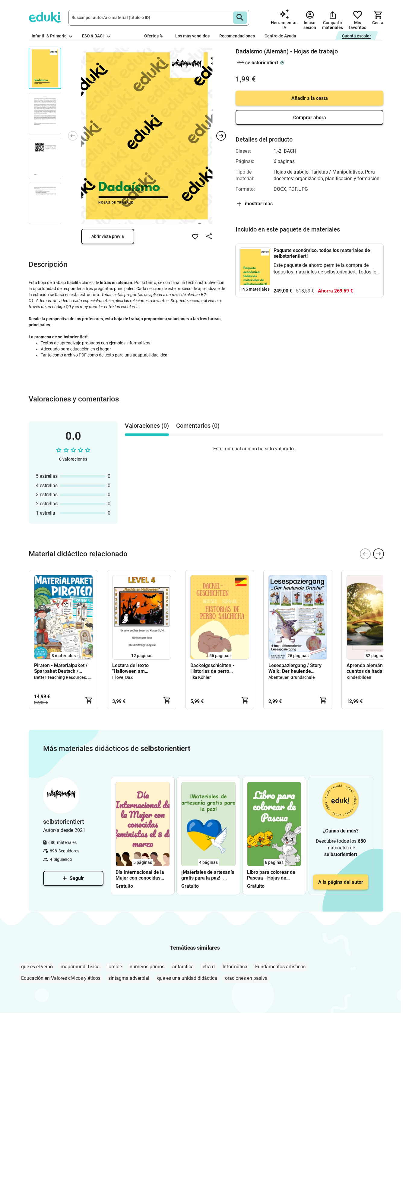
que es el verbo (37, 967)
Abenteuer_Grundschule (291, 677)
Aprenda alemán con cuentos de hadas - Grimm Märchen (375, 668)
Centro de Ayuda (280, 36)
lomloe (114, 967)
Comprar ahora (309, 117)
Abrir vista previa (107, 236)
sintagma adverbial (128, 978)
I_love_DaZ (122, 677)
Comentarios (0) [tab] (198, 425)
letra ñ (208, 967)
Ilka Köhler (200, 677)
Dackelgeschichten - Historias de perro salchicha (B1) (212, 668)
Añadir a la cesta (309, 98)
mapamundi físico (80, 967)
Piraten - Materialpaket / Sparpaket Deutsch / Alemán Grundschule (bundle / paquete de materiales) (60, 668)
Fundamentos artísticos (280, 967)
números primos (147, 967)
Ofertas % (153, 36)
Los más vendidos (192, 36)
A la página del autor (340, 882)
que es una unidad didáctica (187, 978)
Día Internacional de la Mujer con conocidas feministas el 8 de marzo (142, 875)
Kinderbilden (359, 677)
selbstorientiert (261, 63)
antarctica (183, 967)
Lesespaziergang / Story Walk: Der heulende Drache (295, 668)
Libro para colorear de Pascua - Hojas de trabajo (271, 875)
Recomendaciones (237, 36)
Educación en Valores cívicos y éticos (60, 978)
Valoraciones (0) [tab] (147, 425)
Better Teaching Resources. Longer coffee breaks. (82, 677)
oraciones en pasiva (246, 978)
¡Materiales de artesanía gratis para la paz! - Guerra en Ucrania (207, 875)
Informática (235, 967)
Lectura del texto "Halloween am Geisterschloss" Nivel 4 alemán (137, 668)
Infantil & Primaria (50, 36)
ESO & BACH (94, 36)
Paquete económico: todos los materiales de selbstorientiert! (322, 253)
